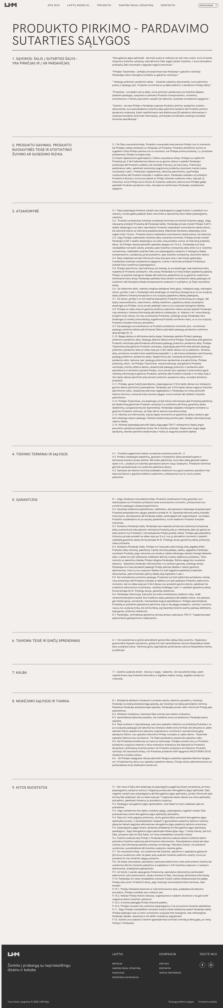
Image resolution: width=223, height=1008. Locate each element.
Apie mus (54, 5)
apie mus (164, 963)
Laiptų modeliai (78, 5)
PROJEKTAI (104, 5)
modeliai (117, 963)
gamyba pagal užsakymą (136, 5)
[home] (11, 5)
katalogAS (118, 973)
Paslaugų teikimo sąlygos (181, 1001)
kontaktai (168, 5)
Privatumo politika (207, 1001)
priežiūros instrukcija (125, 977)
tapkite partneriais (170, 973)
